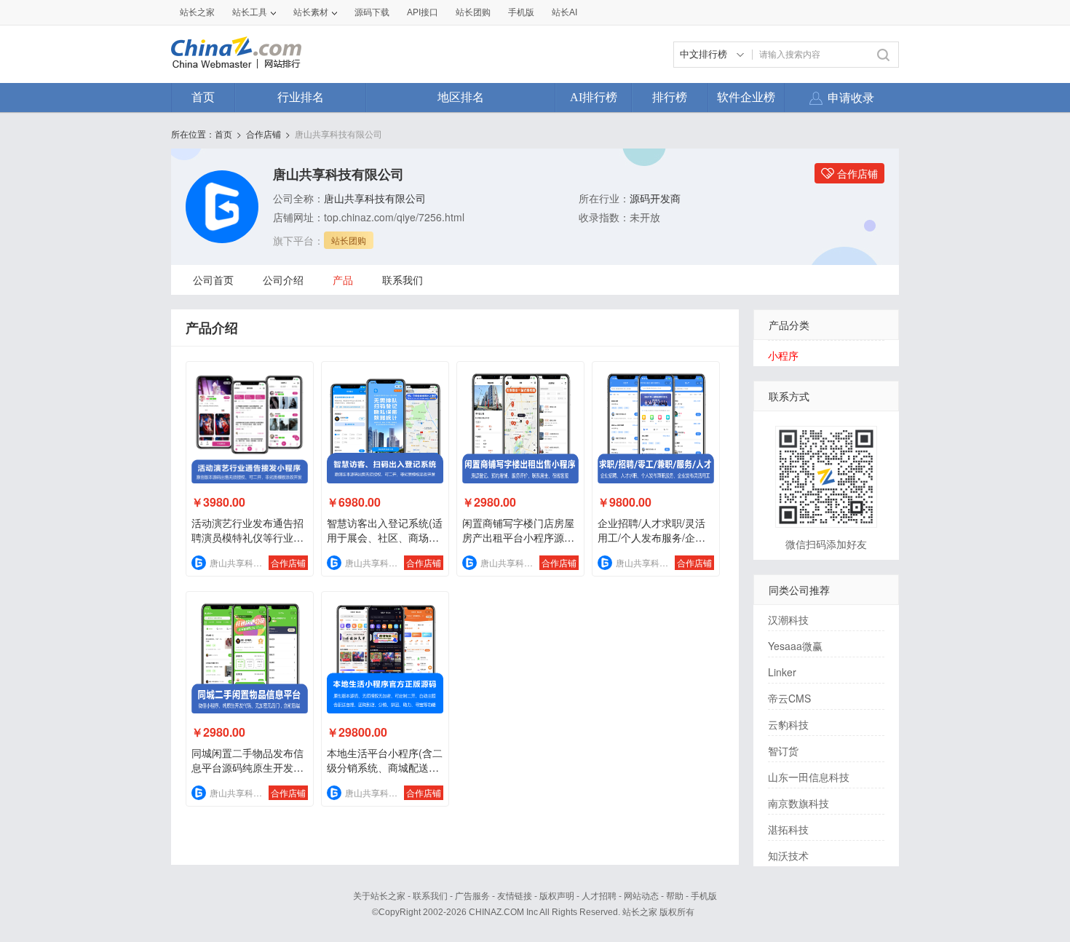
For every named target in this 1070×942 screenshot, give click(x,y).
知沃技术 (788, 855)
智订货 (783, 750)
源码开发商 (655, 198)
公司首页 (213, 279)
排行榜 (669, 97)
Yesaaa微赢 (795, 645)
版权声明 (556, 896)
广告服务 (472, 896)
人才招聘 (599, 896)
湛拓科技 (788, 829)
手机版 (704, 896)
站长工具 (249, 12)
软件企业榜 (746, 97)
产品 (343, 279)
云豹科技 (788, 724)
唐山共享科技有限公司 (338, 133)
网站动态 (641, 896)
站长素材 (310, 12)
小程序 (783, 355)
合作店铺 (263, 133)
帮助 (674, 896)
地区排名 (460, 97)
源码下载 (371, 12)
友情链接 (514, 896)
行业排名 (300, 97)
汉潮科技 (788, 619)
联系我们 (402, 279)
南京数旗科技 (798, 803)
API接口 (422, 12)
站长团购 (473, 12)
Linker (782, 672)
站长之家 (197, 12)
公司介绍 (283, 279)
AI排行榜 (593, 97)
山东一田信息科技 (808, 776)
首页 (203, 97)
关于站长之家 (379, 896)
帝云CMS (789, 698)
